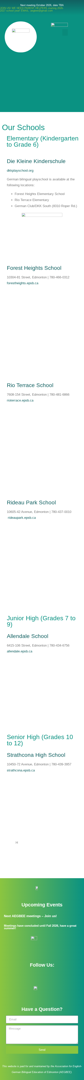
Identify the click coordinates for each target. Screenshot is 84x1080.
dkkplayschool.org (20, 170)
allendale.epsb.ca (19, 651)
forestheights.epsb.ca (22, 283)
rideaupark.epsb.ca (22, 518)
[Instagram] (47, 976)
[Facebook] (36, 976)
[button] (65, 32)
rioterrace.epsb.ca (20, 400)
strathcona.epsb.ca (21, 770)
